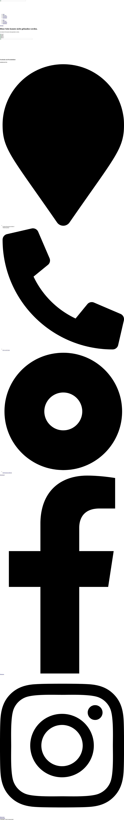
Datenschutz (2, 818)
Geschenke (5, 16)
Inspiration (5, 17)
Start (3, 14)
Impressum (2, 817)
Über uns (4, 15)
